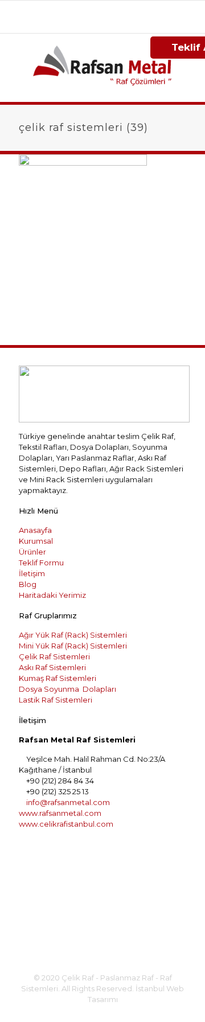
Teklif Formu (41, 562)
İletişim (32, 573)
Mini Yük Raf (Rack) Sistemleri (73, 645)
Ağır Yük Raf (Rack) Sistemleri (73, 634)
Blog (27, 584)
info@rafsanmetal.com (108, 21)
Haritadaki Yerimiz (52, 595)
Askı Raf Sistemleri (52, 667)
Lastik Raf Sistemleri (55, 699)
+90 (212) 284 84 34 (66, 9)
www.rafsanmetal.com (60, 813)
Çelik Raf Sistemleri (54, 656)
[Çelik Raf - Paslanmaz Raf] (102, 67)
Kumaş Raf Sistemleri (57, 678)
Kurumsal (36, 540)
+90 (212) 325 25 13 (148, 9)
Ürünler (32, 551)
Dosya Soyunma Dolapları (67, 688)
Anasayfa (35, 530)
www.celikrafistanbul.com (66, 823)
